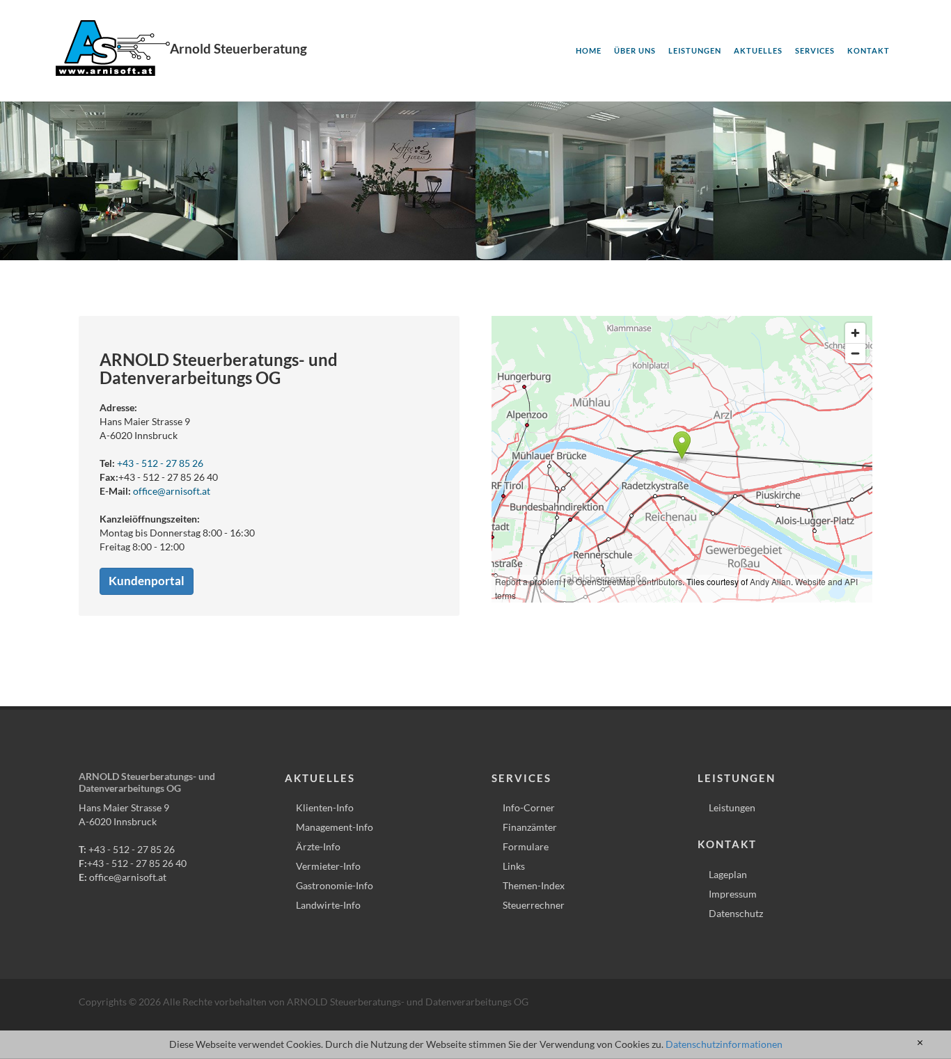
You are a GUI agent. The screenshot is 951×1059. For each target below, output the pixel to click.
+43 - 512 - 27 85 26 (160, 463)
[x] (920, 1043)
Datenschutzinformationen (724, 1044)
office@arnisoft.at (171, 491)
